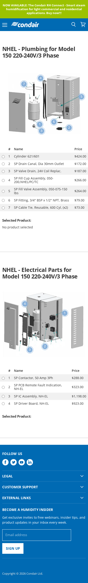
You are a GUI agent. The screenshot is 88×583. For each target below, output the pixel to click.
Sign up (13, 548)
